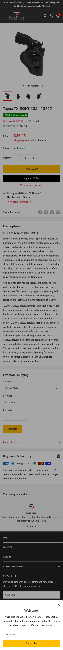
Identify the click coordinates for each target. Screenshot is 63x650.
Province (7, 395)
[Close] (59, 604)
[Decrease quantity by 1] (17, 158)
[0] (57, 16)
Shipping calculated (24, 140)
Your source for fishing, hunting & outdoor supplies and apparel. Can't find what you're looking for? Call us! (31, 4)
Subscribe (31, 643)
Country (7, 381)
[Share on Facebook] (40, 212)
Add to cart (32, 169)
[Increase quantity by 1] (33, 158)
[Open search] (45, 15)
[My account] (51, 15)
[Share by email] (58, 212)
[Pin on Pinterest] (46, 212)
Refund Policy (10, 442)
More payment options (31, 185)
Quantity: (7, 157)
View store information (19, 201)
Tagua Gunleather (13, 121)
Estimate (12, 429)
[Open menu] (4, 16)
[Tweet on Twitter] (52, 212)
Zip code (7, 410)
